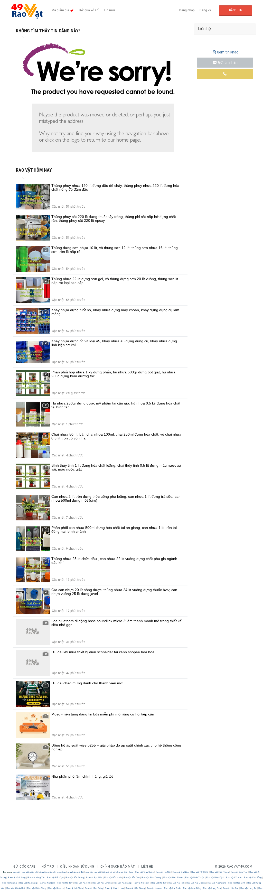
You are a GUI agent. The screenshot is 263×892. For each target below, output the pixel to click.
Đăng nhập (186, 10)
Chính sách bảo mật (117, 866)
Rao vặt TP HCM (200, 872)
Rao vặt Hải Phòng (219, 872)
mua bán (61, 872)
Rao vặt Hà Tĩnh (82, 883)
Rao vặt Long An (248, 888)
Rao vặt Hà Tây (65, 883)
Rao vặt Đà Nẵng (181, 872)
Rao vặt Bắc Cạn (55, 877)
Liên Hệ (147, 866)
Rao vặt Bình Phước (173, 877)
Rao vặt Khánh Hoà (16, 888)
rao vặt (16, 872)
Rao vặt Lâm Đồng (94, 888)
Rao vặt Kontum (56, 888)
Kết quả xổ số (88, 10)
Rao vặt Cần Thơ (239, 872)
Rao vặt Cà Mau (234, 877)
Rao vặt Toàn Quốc (144, 872)
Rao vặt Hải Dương (102, 883)
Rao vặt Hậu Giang (217, 883)
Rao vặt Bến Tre (131, 877)
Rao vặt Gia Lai (10, 883)
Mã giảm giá (61, 10)
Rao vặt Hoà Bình (237, 883)
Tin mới (109, 10)
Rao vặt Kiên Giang (37, 888)
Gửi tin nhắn (227, 62)
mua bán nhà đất (76, 872)
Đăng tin (235, 10)
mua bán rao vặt (93, 872)
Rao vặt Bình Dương (151, 877)
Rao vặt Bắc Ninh (113, 877)
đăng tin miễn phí (47, 872)
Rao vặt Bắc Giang (74, 877)
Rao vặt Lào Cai (230, 888)
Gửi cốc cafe (24, 866)
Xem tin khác (227, 52)
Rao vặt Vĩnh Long (16, 877)
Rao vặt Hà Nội (163, 872)
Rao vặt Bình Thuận (194, 877)
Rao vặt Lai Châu (74, 888)
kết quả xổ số (108, 872)
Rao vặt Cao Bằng (252, 877)
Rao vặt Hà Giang (28, 883)
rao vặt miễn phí (30, 872)
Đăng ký (205, 10)
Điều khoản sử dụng (77, 866)
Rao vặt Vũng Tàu (36, 877)
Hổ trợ (48, 866)
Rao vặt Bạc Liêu (94, 877)
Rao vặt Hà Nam (47, 883)
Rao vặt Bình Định (215, 877)
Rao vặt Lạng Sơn (212, 888)
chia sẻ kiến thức (124, 872)
